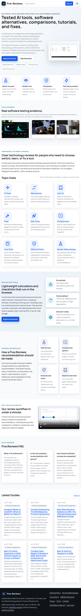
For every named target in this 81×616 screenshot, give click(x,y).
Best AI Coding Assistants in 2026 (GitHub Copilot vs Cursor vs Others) (12, 554)
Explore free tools (10, 319)
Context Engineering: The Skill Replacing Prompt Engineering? (40, 511)
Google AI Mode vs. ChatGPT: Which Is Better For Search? (12, 511)
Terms (58, 601)
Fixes (6, 221)
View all (76, 495)
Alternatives (36, 193)
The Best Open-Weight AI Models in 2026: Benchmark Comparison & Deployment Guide (39, 556)
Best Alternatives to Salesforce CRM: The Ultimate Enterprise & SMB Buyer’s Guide (66, 513)
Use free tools (26, 58)
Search (69, 4)
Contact (66, 601)
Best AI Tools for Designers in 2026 (65, 552)
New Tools (35, 221)
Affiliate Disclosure (67, 597)
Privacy (52, 601)
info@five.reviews (15, 607)
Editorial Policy (37, 249)
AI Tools (7, 193)
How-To (60, 193)
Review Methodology (66, 249)
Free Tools (8, 249)
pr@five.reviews (8, 610)
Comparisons (63, 221)
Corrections (54, 597)
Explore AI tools (9, 58)
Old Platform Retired (57, 605)
